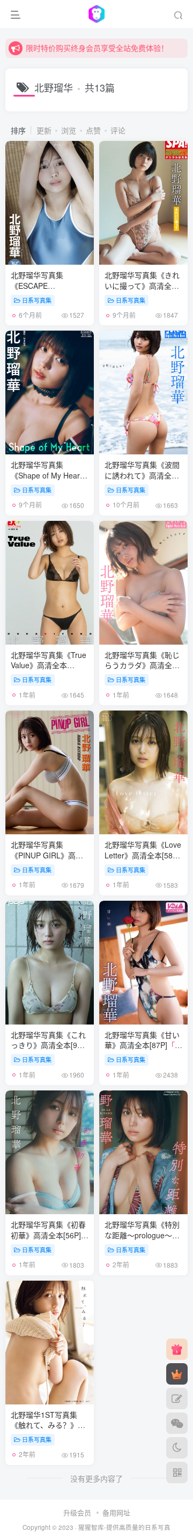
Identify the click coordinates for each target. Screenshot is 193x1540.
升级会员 (77, 1512)
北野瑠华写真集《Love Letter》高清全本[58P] (143, 860)
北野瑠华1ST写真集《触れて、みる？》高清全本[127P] (48, 1425)
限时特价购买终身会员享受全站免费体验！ (97, 47)
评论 (117, 130)
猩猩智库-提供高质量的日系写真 (124, 1527)
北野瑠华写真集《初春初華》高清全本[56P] (49, 1240)
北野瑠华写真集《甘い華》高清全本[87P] (142, 1050)
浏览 (68, 130)
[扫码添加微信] (177, 1423)
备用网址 (116, 1512)
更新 (43, 130)
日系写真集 (36, 300)
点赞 (93, 130)
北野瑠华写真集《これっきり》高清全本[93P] (49, 1050)
